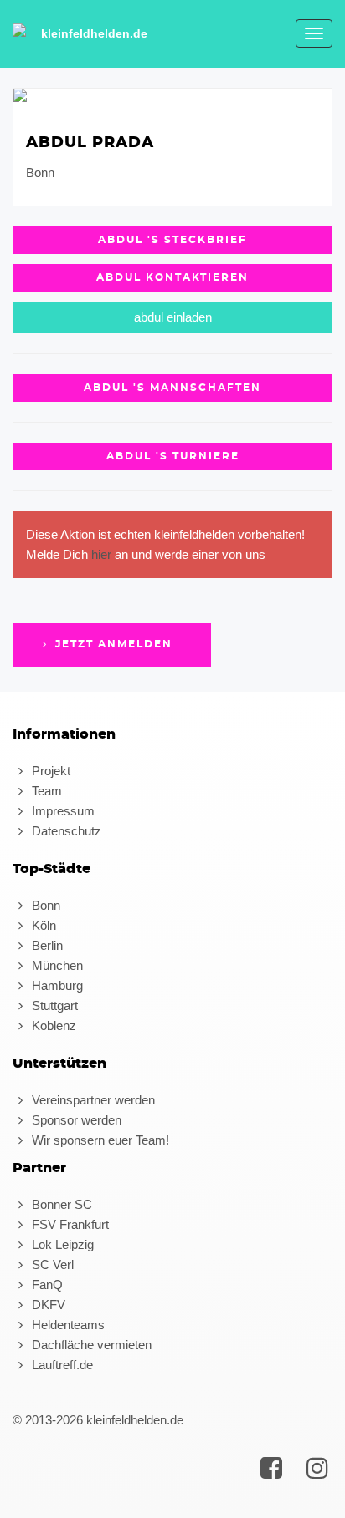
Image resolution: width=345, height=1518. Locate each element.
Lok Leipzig (61, 1244)
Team (45, 791)
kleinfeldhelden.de (94, 33)
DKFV (46, 1304)
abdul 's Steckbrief (172, 240)
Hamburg (55, 985)
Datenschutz (64, 831)
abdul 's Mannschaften (172, 388)
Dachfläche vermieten (90, 1345)
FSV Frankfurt (68, 1224)
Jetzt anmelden (111, 644)
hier (101, 554)
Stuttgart (53, 1005)
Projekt (49, 771)
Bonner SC (60, 1204)
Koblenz (52, 1025)
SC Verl (51, 1264)
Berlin (45, 945)
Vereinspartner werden (91, 1100)
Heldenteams (66, 1324)
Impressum (61, 811)
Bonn (44, 905)
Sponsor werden (74, 1120)
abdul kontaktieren (172, 277)
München (55, 965)
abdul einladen (173, 317)
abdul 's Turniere (172, 456)
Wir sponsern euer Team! (98, 1140)
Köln (42, 925)
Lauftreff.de (60, 1365)
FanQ (45, 1284)
